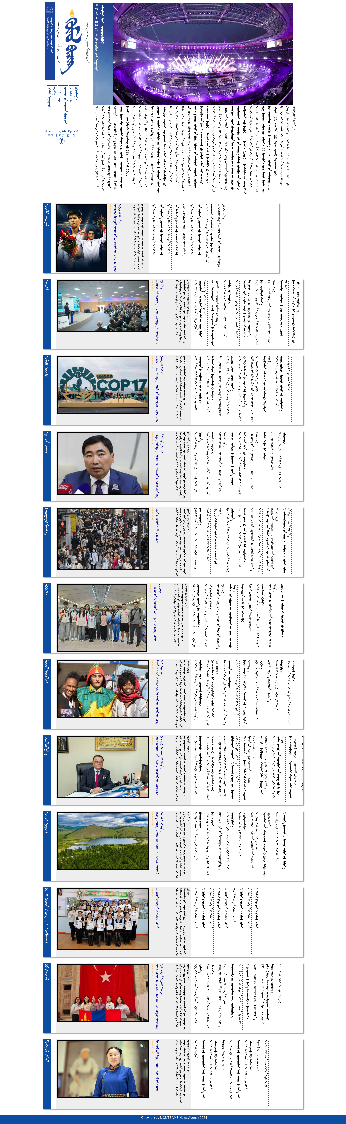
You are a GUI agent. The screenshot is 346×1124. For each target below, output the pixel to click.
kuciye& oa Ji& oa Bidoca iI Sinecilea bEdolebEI (240, 994)
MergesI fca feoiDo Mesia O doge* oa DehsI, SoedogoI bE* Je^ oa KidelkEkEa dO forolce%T (247, 308)
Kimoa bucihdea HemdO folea (234, 905)
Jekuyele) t (76, 93)
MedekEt (54, 91)
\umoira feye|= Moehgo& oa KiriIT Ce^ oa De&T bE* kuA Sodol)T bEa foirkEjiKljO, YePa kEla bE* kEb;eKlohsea (213, 692)
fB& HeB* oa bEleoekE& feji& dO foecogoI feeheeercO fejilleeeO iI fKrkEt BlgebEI (254, 388)
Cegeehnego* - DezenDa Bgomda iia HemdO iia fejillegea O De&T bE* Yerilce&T (254, 840)
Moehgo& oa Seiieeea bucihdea (65, 105)
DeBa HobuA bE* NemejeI (264, 446)
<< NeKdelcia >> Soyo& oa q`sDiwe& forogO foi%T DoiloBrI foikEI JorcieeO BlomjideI (198, 689)
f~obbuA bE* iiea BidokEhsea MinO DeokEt (266, 1064)
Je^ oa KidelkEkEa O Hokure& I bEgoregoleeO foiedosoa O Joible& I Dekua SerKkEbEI (198, 383)
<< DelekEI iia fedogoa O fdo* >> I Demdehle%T (237, 688)
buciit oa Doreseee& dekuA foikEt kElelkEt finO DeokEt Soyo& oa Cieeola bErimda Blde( (222, 995)
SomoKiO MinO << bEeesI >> (223, 1055)
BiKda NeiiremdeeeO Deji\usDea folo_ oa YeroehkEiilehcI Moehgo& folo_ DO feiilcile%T (279, 383)
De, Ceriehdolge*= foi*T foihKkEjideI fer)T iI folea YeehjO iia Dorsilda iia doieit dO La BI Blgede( (278, 767)
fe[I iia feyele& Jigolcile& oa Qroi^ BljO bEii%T (252, 539)
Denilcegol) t (60, 96)
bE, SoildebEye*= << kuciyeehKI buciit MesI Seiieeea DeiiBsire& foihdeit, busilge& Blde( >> (293, 767)
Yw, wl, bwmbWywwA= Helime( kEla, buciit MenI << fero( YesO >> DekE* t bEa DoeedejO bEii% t (264, 766)
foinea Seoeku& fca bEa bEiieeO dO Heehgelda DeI (231, 1069)
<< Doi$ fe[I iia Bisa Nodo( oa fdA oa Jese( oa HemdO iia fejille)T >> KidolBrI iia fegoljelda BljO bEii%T (272, 539)
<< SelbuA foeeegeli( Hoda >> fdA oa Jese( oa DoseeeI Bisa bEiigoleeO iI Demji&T (210, 384)
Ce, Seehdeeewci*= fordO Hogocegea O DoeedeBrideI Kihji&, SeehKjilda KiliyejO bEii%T (215, 313)
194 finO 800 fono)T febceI (280, 983)
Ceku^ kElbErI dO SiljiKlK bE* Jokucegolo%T (255, 992)
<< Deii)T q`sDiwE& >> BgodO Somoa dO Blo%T (284, 840)
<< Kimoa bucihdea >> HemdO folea (196, 908)
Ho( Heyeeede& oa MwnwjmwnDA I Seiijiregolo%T (220, 840)
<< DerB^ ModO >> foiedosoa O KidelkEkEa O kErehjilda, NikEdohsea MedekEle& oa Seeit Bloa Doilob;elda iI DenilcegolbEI (200, 308)
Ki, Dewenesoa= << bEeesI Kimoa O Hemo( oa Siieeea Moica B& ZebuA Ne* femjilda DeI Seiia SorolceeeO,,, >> (249, 768)
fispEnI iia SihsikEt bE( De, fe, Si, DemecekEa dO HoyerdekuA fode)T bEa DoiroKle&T (196, 615)
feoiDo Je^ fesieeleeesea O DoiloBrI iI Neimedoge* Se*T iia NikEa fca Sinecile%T (242, 463)
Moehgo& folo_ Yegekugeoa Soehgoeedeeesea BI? (237, 309)
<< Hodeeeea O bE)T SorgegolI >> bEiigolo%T (247, 991)
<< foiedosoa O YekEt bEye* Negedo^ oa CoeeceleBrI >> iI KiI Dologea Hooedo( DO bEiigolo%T (242, 389)
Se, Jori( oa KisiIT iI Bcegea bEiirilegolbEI (220, 386)
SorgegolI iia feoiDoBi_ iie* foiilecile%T (232, 990)
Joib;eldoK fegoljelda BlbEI (289, 373)
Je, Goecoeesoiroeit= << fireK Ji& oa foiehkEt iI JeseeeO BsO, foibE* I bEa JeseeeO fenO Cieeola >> (222, 767)
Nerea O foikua (196, 1048)
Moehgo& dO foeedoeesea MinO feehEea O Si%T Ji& (203, 1069)
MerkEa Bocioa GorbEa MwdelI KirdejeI (250, 608)
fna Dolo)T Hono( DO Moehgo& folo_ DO (154, 229)
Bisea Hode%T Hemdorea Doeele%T (269, 681)
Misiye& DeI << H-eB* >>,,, (258, 1058)
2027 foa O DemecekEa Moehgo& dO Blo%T (282, 610)
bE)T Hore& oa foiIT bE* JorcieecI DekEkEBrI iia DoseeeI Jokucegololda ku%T (296, 311)
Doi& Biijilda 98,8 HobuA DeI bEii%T (277, 836)
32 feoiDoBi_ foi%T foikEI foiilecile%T (184, 230)
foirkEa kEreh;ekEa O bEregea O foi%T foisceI (232, 459)
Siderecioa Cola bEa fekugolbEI (242, 603)
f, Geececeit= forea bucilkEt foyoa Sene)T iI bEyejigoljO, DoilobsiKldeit (198, 765)
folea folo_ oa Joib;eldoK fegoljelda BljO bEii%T (260, 539)
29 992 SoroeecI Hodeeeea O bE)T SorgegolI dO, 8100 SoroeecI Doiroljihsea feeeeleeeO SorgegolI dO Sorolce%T (268, 994)
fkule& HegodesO (49, 97)
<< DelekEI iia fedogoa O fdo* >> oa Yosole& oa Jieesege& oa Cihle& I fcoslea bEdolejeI (209, 233)
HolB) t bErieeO (71, 98)
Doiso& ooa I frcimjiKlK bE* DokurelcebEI (208, 534)
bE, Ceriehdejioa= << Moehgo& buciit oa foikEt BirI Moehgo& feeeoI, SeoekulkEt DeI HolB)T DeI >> (210, 768)
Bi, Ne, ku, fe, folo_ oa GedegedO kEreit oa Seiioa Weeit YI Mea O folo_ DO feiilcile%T (242, 537)
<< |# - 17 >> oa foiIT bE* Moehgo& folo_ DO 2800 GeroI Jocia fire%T (230, 385)
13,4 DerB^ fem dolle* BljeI (272, 452)
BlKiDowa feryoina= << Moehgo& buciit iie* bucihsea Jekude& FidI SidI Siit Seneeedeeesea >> (234, 767)
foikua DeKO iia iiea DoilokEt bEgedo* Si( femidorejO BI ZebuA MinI (213, 1066)
